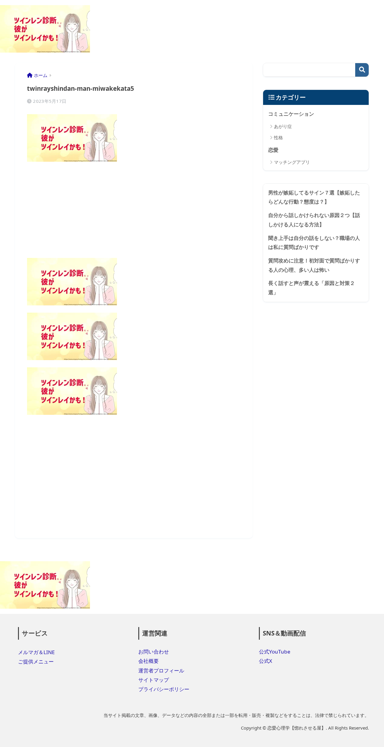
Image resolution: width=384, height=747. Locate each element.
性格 (278, 137)
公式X (265, 660)
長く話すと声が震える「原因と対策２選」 (311, 288)
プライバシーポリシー (163, 689)
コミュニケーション (291, 113)
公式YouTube (274, 651)
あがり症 (283, 126)
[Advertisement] (134, 211)
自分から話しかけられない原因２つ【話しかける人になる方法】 (314, 220)
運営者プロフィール (161, 670)
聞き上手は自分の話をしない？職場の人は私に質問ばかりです (314, 242)
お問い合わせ (153, 651)
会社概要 (148, 660)
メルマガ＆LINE (36, 652)
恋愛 (273, 149)
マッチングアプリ (292, 162)
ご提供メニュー (36, 661)
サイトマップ (153, 679)
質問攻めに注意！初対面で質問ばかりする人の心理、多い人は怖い (314, 265)
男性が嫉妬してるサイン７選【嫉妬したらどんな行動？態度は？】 (314, 197)
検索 (362, 70)
